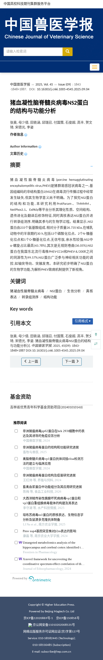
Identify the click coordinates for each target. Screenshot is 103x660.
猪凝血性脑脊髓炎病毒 (27, 291)
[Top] (96, 335)
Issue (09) (64, 84)
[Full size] (96, 344)
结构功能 (50, 297)
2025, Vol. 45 (44, 84)
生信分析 (74, 291)
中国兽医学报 (20, 84)
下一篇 (70, 362)
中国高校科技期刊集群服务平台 (27, 4)
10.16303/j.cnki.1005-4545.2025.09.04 (63, 89)
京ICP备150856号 (68, 618)
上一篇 (32, 362)
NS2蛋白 (56, 291)
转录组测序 (30, 297)
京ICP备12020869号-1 (38, 618)
